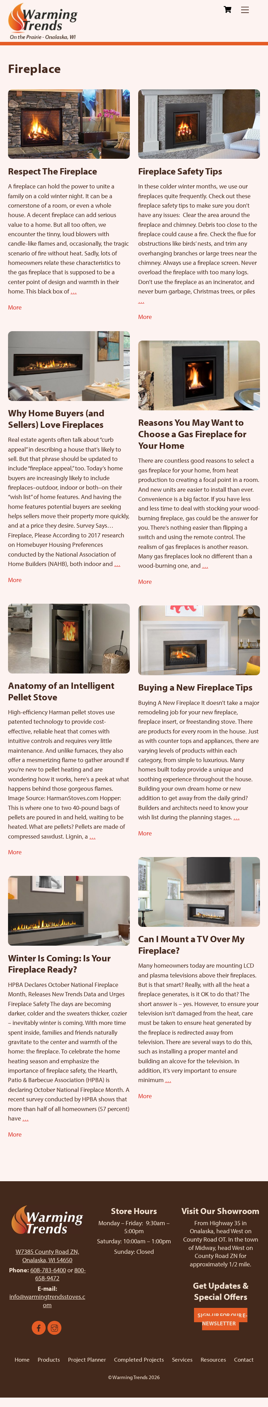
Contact (244, 1359)
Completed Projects (139, 1359)
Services (182, 1359)
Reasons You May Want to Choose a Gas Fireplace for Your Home (192, 433)
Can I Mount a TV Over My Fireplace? (191, 944)
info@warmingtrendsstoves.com (47, 1301)
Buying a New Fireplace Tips (195, 687)
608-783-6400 (48, 1270)
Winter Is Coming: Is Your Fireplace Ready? (59, 963)
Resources (213, 1359)
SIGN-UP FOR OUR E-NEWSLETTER (222, 1319)
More (15, 307)
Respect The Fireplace (52, 171)
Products (49, 1359)
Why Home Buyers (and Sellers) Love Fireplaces (56, 418)
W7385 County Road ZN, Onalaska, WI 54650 (47, 1256)
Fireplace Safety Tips (180, 171)
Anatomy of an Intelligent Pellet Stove (61, 691)
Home (22, 1359)
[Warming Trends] (43, 36)
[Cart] (227, 9)
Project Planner (87, 1359)
